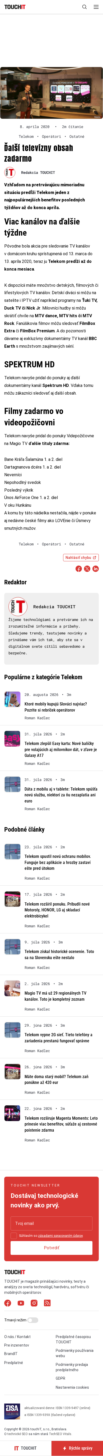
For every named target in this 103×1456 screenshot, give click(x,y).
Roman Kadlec (37, 718)
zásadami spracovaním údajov (60, 1236)
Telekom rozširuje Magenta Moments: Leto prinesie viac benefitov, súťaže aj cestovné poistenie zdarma (61, 1124)
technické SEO (17, 1434)
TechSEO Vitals (60, 1434)
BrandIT (11, 1354)
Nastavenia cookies (72, 1387)
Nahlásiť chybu (78, 557)
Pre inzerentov (16, 1345)
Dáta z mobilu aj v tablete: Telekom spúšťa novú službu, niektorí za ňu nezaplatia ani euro (61, 795)
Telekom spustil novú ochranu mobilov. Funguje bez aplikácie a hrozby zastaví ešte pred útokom (58, 862)
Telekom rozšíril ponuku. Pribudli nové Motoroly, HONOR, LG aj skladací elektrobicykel (57, 910)
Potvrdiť (51, 1247)
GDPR (60, 1378)
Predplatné (13, 1363)
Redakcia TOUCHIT (38, 172)
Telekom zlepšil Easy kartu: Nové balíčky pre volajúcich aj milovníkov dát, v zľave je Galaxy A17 (61, 749)
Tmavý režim (15, 1320)
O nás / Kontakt (17, 1337)
